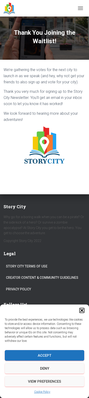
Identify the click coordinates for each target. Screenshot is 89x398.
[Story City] (11, 8)
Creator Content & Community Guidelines (42, 277)
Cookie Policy (42, 392)
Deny (44, 368)
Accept (44, 355)
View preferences (44, 381)
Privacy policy (18, 289)
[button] (82, 310)
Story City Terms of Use (26, 266)
